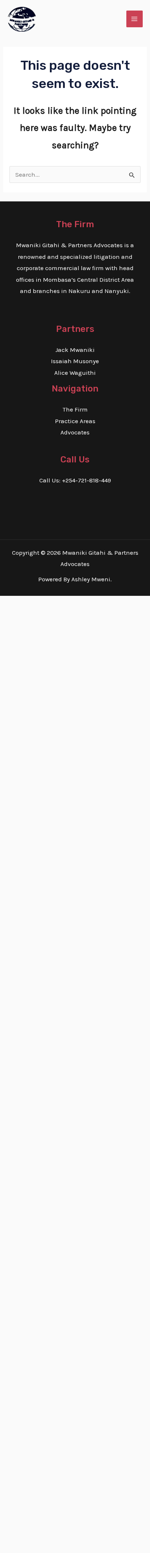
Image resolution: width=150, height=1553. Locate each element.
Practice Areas (75, 421)
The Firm (75, 409)
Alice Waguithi (75, 372)
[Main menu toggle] (134, 19)
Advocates (75, 432)
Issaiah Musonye (75, 361)
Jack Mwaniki (75, 349)
